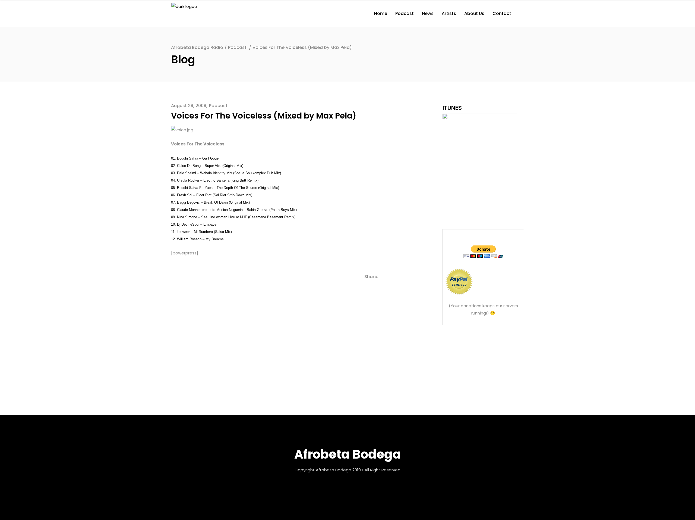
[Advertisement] (483, 366)
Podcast (237, 47)
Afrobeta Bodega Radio (197, 47)
